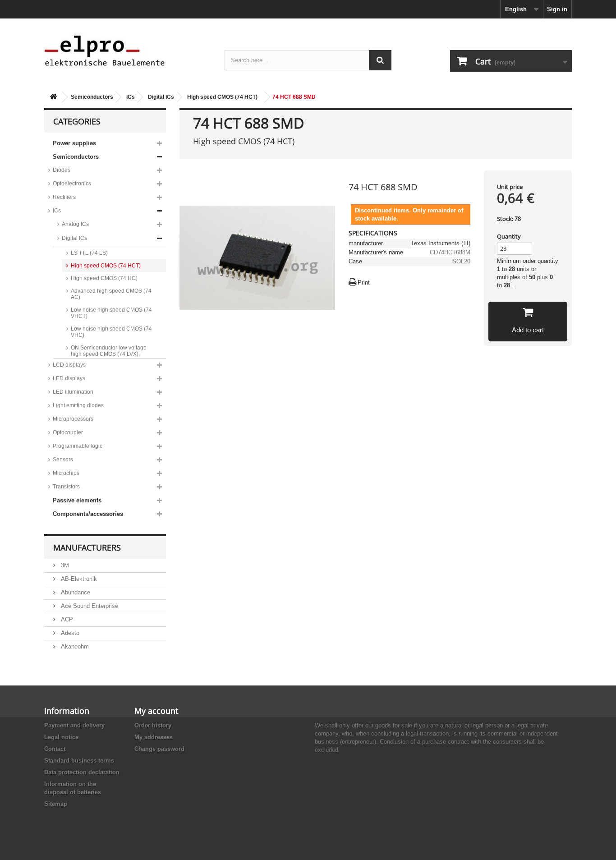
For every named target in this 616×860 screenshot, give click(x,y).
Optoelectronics (72, 183)
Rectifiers (64, 197)
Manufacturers (87, 547)
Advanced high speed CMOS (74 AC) (111, 294)
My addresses (153, 737)
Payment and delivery (74, 725)
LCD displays (69, 365)
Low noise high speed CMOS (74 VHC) (111, 332)
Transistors (66, 486)
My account (156, 710)
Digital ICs (161, 97)
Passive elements (77, 500)
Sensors (63, 459)
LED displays (69, 378)
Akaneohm (74, 646)
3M (64, 565)
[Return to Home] (53, 97)
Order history (152, 725)
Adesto (69, 633)
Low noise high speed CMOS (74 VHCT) (111, 313)
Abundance (74, 592)
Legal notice (61, 737)
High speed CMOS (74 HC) (104, 278)
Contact (54, 748)
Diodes (61, 170)
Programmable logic (77, 446)
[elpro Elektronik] (127, 50)
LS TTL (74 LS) (89, 253)
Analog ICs (75, 224)
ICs (130, 97)
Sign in (557, 9)
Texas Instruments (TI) (440, 243)
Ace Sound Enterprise (88, 605)
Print (364, 282)
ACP (66, 619)
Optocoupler (68, 432)
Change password (159, 748)
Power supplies (74, 143)
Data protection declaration (82, 772)
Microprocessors (73, 419)
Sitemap (55, 803)
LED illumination (73, 392)
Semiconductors (92, 97)
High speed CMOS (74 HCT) (222, 97)
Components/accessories (88, 513)
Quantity (509, 236)
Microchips (66, 473)
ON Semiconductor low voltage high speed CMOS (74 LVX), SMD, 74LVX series (109, 354)
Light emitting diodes (78, 405)
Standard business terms (79, 760)
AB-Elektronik (78, 578)
